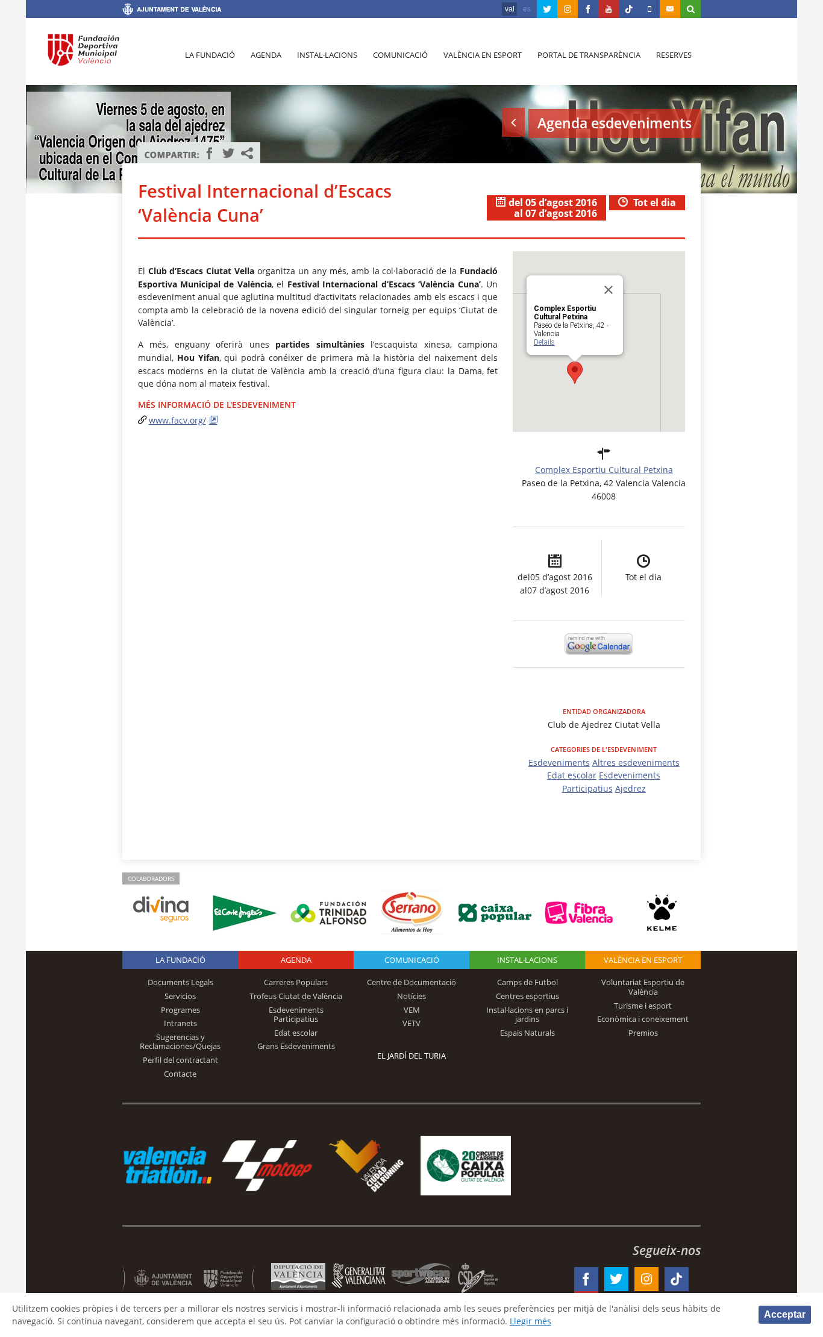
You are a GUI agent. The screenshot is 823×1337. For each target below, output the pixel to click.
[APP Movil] (649, 9)
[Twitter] (547, 9)
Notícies (411, 996)
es (527, 9)
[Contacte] (670, 9)
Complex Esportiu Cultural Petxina (604, 469)
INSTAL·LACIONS (527, 959)
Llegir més (530, 1321)
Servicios (180, 996)
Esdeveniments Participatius (296, 1014)
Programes (180, 1009)
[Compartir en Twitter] (228, 153)
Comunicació (400, 54)
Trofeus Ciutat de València (295, 996)
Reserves (674, 54)
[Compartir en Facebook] (210, 153)
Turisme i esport (643, 1005)
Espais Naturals (527, 1032)
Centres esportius (527, 996)
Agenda (266, 54)
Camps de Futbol (527, 982)
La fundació (210, 54)
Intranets (180, 1023)
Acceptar (785, 1314)
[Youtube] (608, 9)
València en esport (482, 54)
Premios (643, 1032)
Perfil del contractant (180, 1059)
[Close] (608, 289)
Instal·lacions (327, 54)
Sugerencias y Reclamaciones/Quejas (180, 1042)
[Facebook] (588, 9)
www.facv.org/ (177, 420)
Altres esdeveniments (636, 762)
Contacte (180, 1073)
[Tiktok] (629, 9)
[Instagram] (567, 9)
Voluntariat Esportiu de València (642, 987)
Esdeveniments (559, 762)
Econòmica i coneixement (643, 1018)
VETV (411, 1023)
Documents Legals (180, 982)
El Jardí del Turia (411, 1055)
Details (544, 342)
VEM (412, 1009)
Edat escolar (571, 775)
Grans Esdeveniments (296, 1046)
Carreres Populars (296, 982)
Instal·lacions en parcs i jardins (527, 1014)
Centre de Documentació (411, 982)
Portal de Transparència (588, 54)
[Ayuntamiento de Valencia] (172, 11)
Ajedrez (630, 788)
